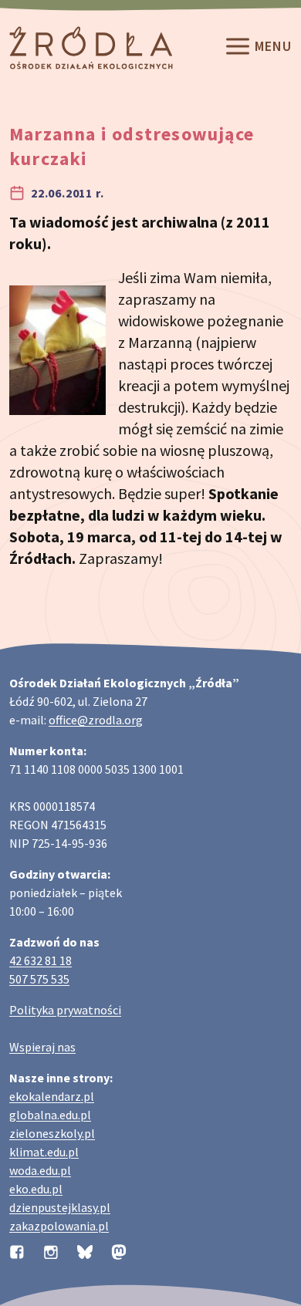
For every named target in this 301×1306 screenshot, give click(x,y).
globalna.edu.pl (50, 1114)
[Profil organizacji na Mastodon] (119, 1250)
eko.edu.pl (36, 1188)
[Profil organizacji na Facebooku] (17, 1250)
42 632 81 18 (40, 960)
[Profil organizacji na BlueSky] (85, 1250)
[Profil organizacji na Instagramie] (51, 1250)
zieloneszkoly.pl (52, 1133)
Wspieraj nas (42, 1047)
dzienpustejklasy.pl (59, 1207)
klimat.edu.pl (44, 1151)
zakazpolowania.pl (59, 1225)
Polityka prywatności (65, 1009)
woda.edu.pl (40, 1170)
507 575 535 (39, 979)
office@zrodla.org (96, 719)
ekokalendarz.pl (51, 1096)
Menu (273, 47)
